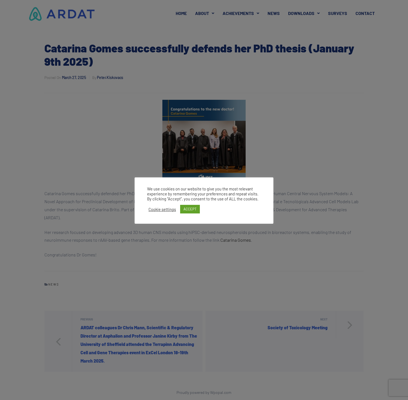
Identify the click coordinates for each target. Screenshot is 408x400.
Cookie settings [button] (162, 209)
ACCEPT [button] (190, 209)
